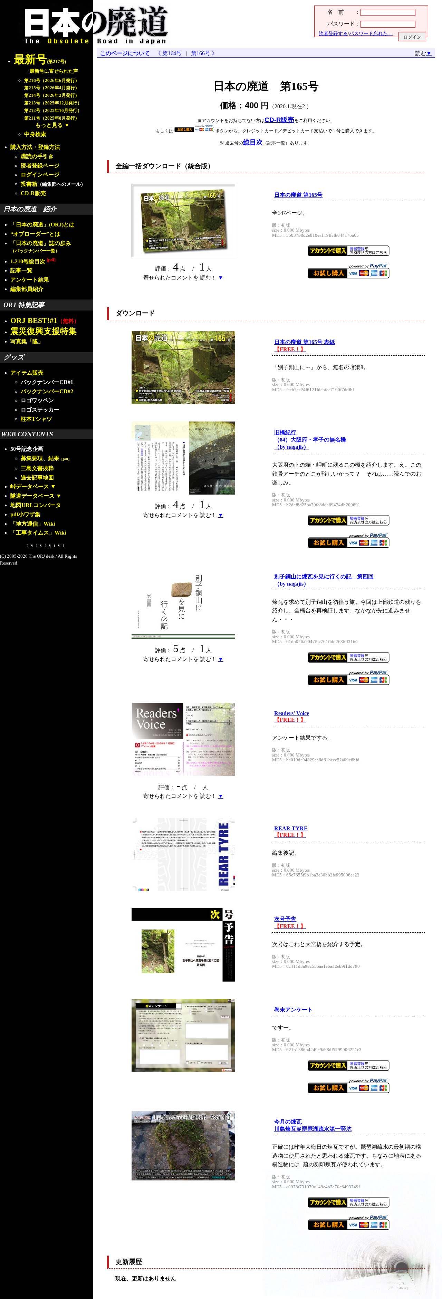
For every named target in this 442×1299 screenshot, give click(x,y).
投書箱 (29, 184)
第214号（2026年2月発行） (51, 95)
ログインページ (40, 174)
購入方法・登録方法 (35, 147)
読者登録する (333, 33)
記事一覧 (21, 270)
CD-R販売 (33, 193)
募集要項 (32, 458)
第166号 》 (202, 53)
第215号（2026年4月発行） (51, 87)
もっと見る (49, 125)
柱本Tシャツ (36, 419)
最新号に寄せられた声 (54, 71)
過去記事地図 (37, 477)
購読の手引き (37, 156)
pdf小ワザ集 (25, 514)
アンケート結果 (29, 280)
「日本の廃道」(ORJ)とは (42, 224)
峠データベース (29, 486)
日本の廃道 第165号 (298, 195)
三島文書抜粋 (37, 468)
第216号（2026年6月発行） (51, 80)
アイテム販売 (27, 373)
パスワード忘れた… (371, 33)
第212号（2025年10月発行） (53, 110)
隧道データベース (32, 496)
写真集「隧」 (27, 341)
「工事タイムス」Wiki (38, 533)
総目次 (253, 142)
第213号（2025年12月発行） (53, 103)
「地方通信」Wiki (32, 524)
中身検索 (35, 134)
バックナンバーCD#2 (47, 391)
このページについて (125, 53)
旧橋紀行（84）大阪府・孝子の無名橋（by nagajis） (310, 439)
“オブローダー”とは (35, 234)
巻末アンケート (293, 1010)
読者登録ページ (40, 166)
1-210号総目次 (33, 261)
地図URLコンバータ (35, 505)
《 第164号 (169, 53)
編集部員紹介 (27, 289)
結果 (59, 458)
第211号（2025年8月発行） (51, 118)
